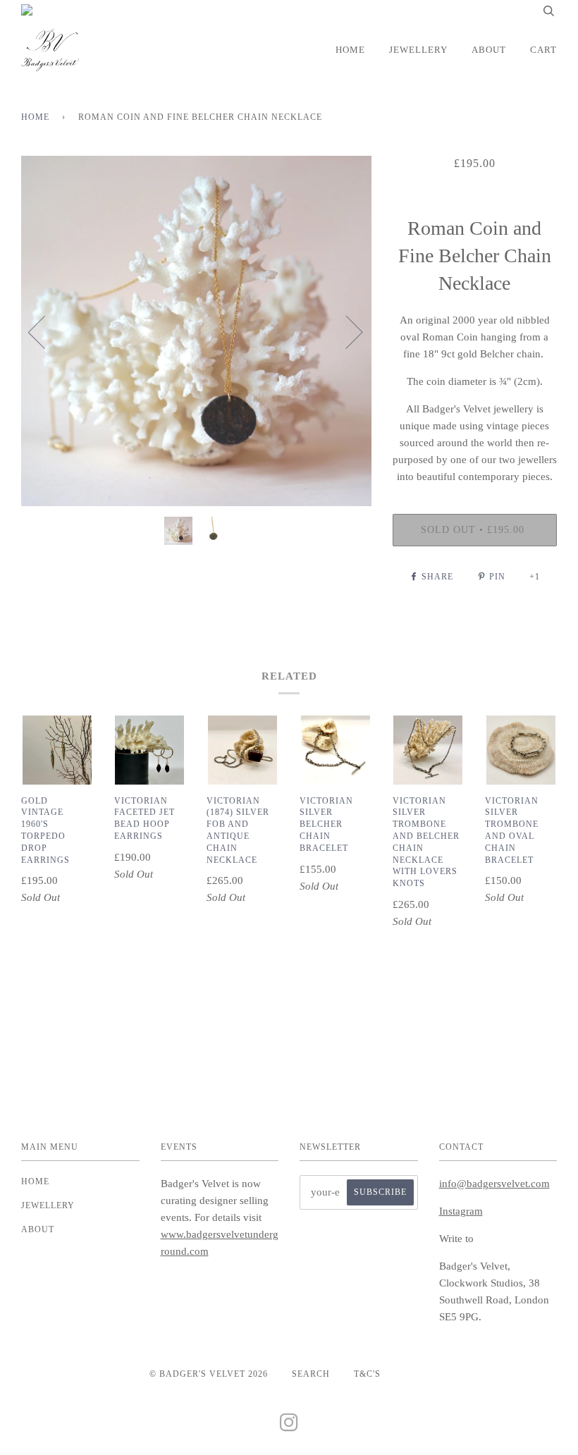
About (489, 49)
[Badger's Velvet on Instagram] (289, 1427)
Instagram (461, 1211)
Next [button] (345, 331)
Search (311, 1374)
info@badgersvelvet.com (494, 1183)
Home (350, 49)
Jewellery (418, 49)
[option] (196, 331)
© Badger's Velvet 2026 (208, 1374)
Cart (543, 49)
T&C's (367, 1374)
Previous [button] (45, 331)
